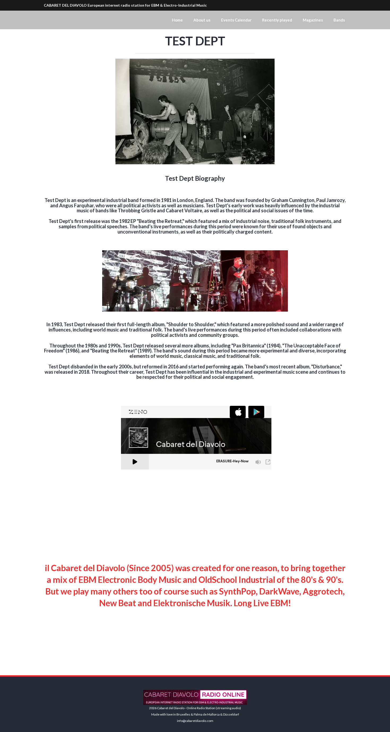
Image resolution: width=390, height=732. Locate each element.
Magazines (313, 20)
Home (177, 20)
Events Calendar (236, 20)
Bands (339, 20)
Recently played (277, 20)
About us (201, 20)
